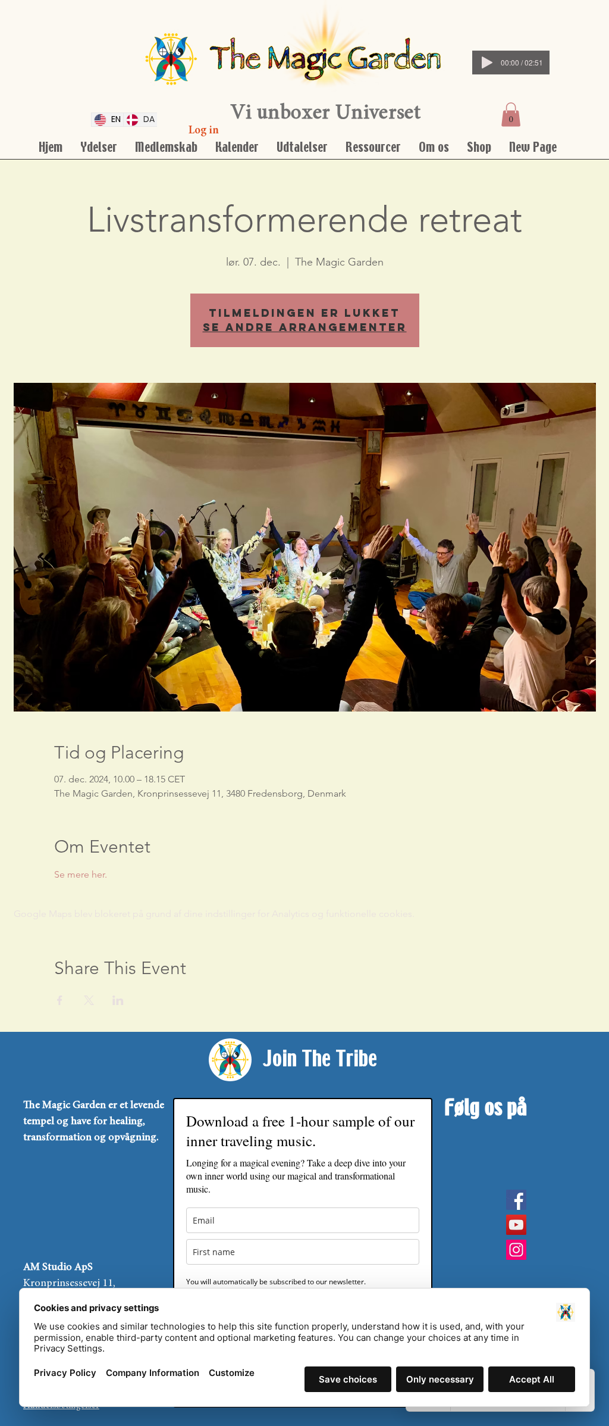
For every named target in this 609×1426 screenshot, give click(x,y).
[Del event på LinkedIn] (118, 1000)
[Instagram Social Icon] (516, 1250)
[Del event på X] (89, 1000)
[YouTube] (516, 1225)
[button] (511, 114)
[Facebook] (516, 1200)
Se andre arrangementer (305, 327)
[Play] (487, 62)
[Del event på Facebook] (59, 1000)
